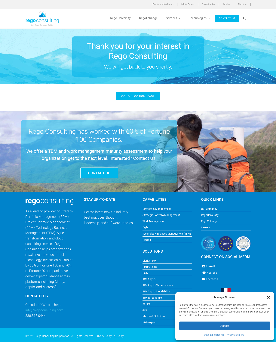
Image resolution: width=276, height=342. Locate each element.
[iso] (243, 238)
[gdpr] (225, 238)
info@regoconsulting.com (44, 310)
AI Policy (119, 335)
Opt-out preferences (214, 335)
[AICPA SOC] (208, 238)
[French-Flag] (226, 289)
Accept (224, 325)
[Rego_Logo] (42, 12)
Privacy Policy (104, 335)
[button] (268, 297)
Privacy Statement (235, 335)
